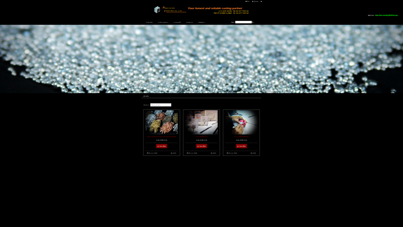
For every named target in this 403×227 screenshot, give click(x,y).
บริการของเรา (163, 22)
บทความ (190, 22)
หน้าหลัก (150, 22)
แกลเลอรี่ (177, 22)
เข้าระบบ (255, 1)
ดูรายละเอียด (161, 146)
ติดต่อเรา (202, 22)
